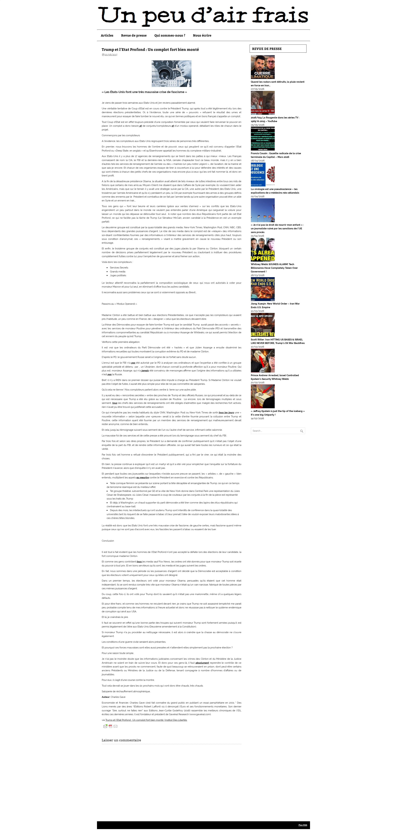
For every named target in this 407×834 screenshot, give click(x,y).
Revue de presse (134, 35)
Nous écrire (202, 35)
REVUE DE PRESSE (267, 48)
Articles (107, 35)
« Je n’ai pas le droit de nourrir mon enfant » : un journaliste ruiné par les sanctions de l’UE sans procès (277, 228)
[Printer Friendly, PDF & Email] (110, 726)
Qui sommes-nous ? (169, 35)
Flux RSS (303, 825)
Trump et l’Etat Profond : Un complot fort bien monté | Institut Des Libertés (146, 720)
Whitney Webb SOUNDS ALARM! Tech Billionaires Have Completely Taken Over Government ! (274, 268)
